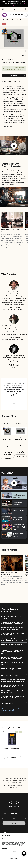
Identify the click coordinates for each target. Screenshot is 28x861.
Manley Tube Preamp (11, 748)
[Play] (14, 146)
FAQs (20, 81)
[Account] (18, 9)
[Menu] (25, 9)
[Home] (4, 9)
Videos (15, 81)
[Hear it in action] (5, 757)
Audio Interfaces (9, 19)
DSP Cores (8, 450)
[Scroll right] (26, 15)
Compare (10, 81)
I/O (7, 437)
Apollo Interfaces (18, 19)
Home (3, 19)
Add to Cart (14, 757)
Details (22, 69)
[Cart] (22, 9)
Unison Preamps (7, 443)
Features (4, 81)
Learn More (7, 458)
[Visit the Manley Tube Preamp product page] (12, 738)
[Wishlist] (14, 9)
